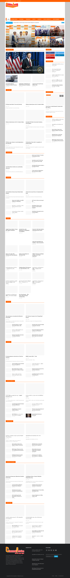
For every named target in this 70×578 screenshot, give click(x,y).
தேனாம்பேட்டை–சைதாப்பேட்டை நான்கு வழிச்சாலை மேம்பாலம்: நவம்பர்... (17, 206)
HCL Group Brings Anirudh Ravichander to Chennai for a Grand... (17, 496)
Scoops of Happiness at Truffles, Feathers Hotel (37, 496)
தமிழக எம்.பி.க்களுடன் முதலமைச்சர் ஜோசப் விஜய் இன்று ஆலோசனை (17, 531)
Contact (53, 575)
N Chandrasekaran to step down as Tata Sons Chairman (14, 357)
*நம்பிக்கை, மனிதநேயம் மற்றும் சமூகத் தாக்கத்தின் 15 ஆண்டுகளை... (14, 436)
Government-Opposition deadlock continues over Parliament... (37, 330)
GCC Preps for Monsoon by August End (38, 201)
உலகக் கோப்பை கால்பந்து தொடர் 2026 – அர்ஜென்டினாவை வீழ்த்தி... (37, 268)
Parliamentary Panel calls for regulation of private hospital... (34, 143)
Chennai (8, 177)
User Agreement (60, 575)
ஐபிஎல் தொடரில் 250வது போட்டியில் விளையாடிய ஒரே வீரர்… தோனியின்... (57, 80)
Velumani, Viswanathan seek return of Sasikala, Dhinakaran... (18, 335)
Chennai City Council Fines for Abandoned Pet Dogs (34, 192)
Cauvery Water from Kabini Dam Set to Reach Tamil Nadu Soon (38, 531)
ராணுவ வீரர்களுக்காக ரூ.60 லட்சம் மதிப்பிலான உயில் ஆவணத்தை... (37, 526)
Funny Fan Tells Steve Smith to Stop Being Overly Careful (38, 230)
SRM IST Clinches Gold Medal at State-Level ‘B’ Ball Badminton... (38, 255)
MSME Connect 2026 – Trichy (31, 356)
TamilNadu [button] (28, 19)
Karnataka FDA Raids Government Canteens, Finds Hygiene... (34, 123)
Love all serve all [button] (47, 19)
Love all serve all (10, 380)
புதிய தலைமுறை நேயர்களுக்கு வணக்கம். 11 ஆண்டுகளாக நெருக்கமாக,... (56, 70)
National (9, 89)
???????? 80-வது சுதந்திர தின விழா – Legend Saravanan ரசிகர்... (14, 396)
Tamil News (9, 502)
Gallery (56, 575)
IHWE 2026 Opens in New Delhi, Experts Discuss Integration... (37, 445)
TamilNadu (9, 152)
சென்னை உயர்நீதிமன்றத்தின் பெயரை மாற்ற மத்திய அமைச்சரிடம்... (17, 330)
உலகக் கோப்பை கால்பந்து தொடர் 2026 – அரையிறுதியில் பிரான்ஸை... (37, 282)
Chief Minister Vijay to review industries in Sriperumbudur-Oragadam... (37, 206)
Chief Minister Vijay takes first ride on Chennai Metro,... (37, 212)
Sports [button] (34, 19)
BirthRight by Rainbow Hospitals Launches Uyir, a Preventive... (17, 455)
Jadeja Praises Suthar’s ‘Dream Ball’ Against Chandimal (12, 230)
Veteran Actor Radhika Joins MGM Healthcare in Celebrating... (17, 201)
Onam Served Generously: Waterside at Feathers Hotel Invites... (15, 477)
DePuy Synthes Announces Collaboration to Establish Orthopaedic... (36, 450)
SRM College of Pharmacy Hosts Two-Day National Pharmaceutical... (18, 450)
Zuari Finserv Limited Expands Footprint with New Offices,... (54, 107)
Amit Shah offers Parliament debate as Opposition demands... (38, 325)
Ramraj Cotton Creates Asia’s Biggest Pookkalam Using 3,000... (17, 445)
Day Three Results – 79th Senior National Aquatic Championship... (24, 295)
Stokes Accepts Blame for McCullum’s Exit (24, 254)
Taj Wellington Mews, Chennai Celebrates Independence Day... (33, 477)
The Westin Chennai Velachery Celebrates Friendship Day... (37, 485)
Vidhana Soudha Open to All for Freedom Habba (35, 104)
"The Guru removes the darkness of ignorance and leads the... (38, 409)
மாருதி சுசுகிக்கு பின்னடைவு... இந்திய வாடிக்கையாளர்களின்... (37, 364)
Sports (8, 218)
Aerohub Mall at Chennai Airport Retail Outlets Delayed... (14, 192)
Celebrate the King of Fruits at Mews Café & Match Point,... (38, 491)
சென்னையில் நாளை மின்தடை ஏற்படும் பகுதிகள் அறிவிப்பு (17, 212)
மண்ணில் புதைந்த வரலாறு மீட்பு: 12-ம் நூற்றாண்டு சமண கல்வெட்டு (14, 518)
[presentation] (7, 36)
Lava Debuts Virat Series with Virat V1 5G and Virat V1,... (37, 374)
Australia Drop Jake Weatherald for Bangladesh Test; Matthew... (24, 230)
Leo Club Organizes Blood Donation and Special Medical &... (18, 404)
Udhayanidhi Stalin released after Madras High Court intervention (37, 335)
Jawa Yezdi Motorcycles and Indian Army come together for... (18, 364)
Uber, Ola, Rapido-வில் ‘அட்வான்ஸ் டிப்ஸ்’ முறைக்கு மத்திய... (17, 526)
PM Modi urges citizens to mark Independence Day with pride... (14, 143)
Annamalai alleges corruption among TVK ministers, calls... (17, 325)
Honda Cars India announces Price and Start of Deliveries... (38, 369)
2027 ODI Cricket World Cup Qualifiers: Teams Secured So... (38, 242)
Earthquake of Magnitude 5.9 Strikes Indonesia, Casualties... (25, 84)
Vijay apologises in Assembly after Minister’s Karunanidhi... (14, 317)
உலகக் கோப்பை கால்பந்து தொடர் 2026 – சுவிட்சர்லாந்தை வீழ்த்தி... (11, 295)
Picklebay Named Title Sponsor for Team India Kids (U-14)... (25, 268)
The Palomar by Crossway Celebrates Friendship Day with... (17, 491)
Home (8, 19)
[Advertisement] (45, 10)
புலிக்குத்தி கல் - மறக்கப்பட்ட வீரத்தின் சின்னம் (37, 537)
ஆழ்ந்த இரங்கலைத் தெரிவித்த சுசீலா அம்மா (33, 435)
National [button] (22, 19)
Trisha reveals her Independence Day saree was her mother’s (37, 171)
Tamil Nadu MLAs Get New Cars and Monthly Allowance (14, 167)
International (10, 49)
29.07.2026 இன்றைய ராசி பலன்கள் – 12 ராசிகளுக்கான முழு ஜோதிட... (17, 415)
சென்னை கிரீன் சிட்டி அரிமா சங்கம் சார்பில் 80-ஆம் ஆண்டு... (34, 396)
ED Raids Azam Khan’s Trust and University (21, 22)
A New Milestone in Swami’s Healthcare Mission (16, 409)
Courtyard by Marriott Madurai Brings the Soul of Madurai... (17, 485)
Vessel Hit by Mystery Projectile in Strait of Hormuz (11, 84)
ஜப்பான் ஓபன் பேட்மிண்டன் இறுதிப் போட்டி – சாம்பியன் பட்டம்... (25, 281)
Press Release (9, 421)
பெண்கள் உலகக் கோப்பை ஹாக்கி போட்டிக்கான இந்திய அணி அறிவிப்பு (11, 282)
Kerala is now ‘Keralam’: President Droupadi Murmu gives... (37, 156)
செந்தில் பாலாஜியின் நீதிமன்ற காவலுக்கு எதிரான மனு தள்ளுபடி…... (58, 75)
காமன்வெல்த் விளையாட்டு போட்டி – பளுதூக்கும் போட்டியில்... (11, 268)
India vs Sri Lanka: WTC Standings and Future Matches (11, 254)
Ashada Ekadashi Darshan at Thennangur (37, 415)
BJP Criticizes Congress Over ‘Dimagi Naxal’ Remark (34, 317)
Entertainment (56, 19)
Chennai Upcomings (11, 461)
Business (8, 341)
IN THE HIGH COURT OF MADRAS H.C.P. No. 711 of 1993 (57, 86)
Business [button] (39, 19)
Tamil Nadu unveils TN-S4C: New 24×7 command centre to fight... (37, 161)
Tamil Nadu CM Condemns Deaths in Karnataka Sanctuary (38, 166)
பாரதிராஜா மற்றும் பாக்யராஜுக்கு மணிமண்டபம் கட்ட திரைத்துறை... (17, 537)
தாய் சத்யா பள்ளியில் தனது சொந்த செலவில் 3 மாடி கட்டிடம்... (37, 404)
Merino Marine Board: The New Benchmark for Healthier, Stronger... (18, 369)
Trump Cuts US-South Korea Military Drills (37, 84)
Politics (8, 301)
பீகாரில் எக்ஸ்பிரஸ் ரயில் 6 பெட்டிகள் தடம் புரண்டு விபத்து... (58, 65)
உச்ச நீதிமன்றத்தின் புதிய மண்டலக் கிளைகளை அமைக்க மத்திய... (34, 518)
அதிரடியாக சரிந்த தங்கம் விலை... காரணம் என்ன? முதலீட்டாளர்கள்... (17, 374)
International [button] (14, 19)
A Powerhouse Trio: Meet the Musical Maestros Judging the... (37, 455)
